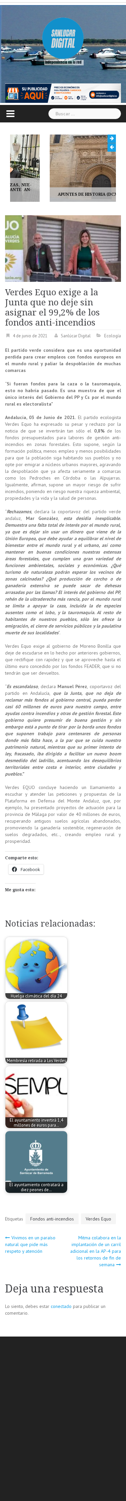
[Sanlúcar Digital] (63, 39)
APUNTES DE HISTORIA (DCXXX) (52, 194)
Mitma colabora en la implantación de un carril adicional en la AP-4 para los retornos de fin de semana (95, 1251)
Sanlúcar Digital (76, 336)
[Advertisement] (63, 1420)
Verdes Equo (98, 1219)
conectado (61, 1306)
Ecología (112, 336)
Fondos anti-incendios (52, 1219)
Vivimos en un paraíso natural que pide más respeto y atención (30, 1244)
